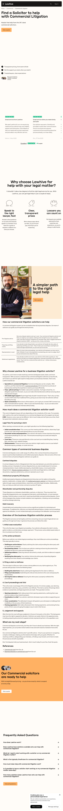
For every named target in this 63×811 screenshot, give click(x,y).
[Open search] (50, 4)
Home (3, 8)
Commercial (10, 8)
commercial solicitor (31, 386)
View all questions (10, 784)
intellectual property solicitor (36, 481)
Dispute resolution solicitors (20, 470)
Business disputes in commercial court (16, 651)
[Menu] (3, 4)
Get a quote (6, 30)
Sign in (56, 4)
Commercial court (10, 649)
